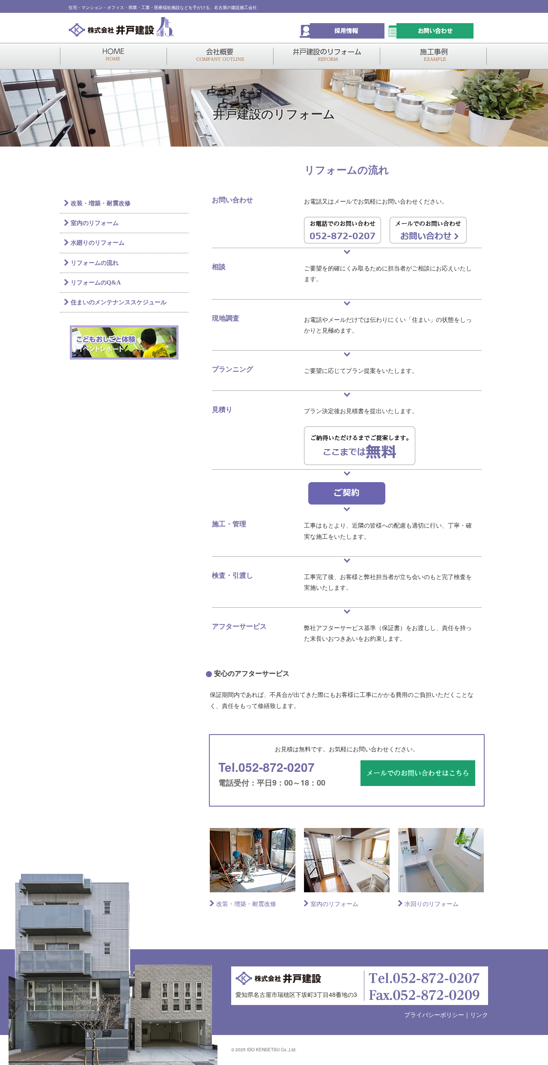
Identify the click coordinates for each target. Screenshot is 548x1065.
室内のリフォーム (334, 903)
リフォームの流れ (95, 263)
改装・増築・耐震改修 (246, 903)
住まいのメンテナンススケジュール (119, 302)
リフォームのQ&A (96, 282)
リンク (479, 1014)
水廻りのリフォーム (98, 243)
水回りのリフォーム (432, 903)
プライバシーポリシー (434, 1014)
